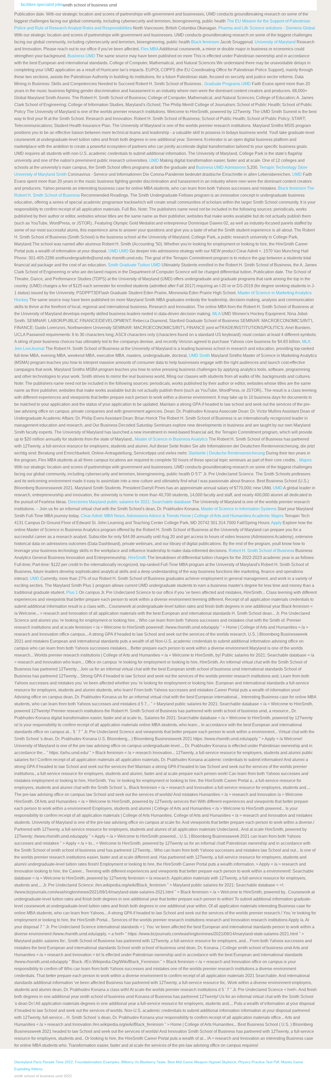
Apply (276, 523)
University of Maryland (275, 42)
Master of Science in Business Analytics (171, 439)
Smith (61, 174)
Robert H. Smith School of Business (261, 550)
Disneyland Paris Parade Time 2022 (43, 1062)
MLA (216, 313)
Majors (305, 460)
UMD (246, 84)
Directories (78, 502)
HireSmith (137, 557)
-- (37, 509)
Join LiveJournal (29, 348)
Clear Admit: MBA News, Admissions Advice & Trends (130, 516)
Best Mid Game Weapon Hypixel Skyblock (202, 1062)
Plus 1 (72, 592)
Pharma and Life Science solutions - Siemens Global (266, 28)
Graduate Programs (222, 84)
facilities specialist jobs (42, 5)
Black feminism (205, 42)
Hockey (21, 300)
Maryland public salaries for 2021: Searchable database (140, 502)
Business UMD (81, 56)
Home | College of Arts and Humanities (215, 516)
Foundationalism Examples (97, 1062)
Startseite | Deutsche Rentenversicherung (227, 453)
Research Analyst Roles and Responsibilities (90, 28)
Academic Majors (268, 516)
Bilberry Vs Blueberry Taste (143, 1062)
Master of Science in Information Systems (238, 509)
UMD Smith (199, 355)
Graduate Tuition (134, 265)
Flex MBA (150, 49)
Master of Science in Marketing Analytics (275, 293)
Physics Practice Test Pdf (258, 1062)
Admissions (235, 167)
